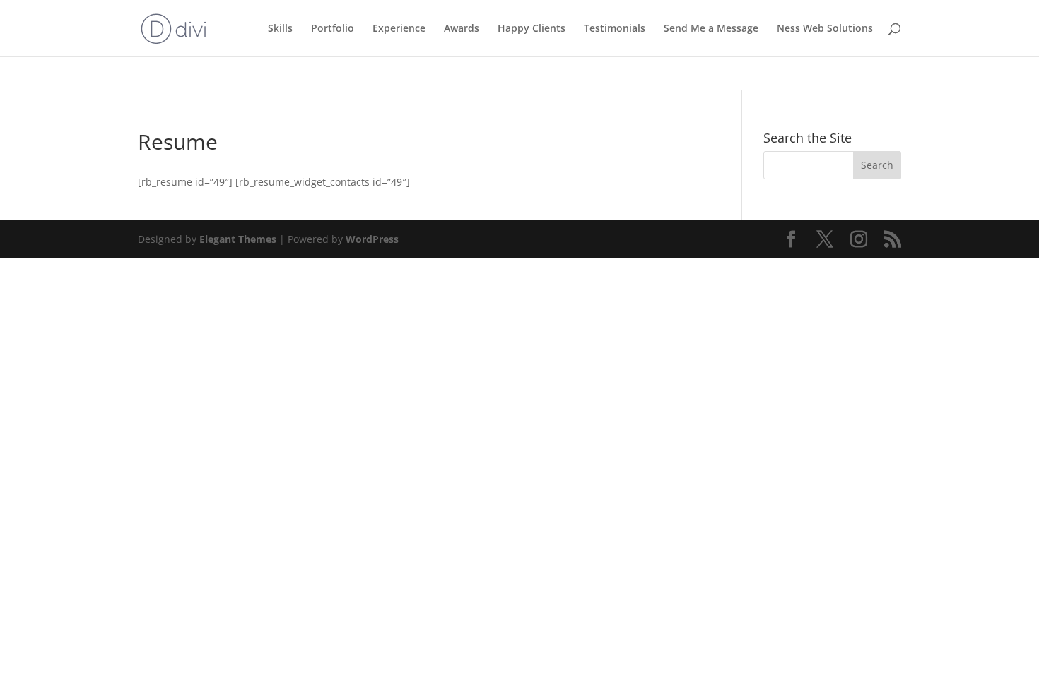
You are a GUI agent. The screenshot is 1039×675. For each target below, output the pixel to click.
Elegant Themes (237, 239)
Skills (280, 29)
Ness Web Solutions (825, 29)
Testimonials (614, 29)
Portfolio (332, 29)
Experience (398, 29)
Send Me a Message (711, 29)
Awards (461, 29)
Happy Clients (531, 29)
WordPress (372, 239)
